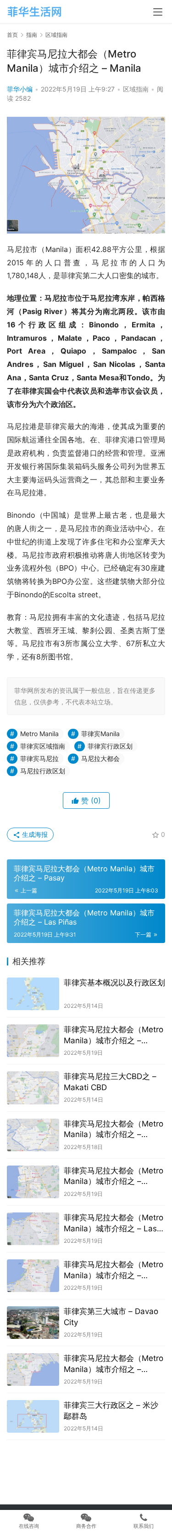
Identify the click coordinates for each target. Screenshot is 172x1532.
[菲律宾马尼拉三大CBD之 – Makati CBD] (33, 1087)
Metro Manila (39, 733)
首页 (12, 34)
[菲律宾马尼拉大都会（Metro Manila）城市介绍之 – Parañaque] (33, 1275)
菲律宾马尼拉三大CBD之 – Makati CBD (110, 1082)
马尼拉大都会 (100, 758)
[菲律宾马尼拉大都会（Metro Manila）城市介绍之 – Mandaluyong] (33, 1135)
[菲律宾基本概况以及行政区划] (33, 994)
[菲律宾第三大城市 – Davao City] (33, 1322)
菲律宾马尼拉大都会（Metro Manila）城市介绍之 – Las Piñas (113, 1224)
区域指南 (136, 89)
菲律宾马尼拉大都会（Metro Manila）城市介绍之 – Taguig (113, 1364)
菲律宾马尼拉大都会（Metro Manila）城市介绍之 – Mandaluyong (113, 1130)
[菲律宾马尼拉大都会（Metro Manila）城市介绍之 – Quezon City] (33, 1040)
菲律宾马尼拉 (39, 758)
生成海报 (34, 834)
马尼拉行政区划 (42, 771)
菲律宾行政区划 (110, 746)
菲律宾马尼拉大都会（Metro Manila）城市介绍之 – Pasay (113, 1177)
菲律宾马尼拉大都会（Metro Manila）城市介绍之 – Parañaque (113, 1270)
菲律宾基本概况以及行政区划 (114, 982)
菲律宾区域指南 (42, 746)
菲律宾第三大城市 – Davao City (111, 1317)
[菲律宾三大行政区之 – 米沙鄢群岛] (33, 1416)
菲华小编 (20, 89)
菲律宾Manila (100, 733)
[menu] (157, 12)
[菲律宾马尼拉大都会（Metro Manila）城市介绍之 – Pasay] (33, 1182)
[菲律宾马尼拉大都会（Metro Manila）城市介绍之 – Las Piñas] (33, 1228)
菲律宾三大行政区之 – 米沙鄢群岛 (111, 1411)
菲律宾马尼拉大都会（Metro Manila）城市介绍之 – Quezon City (113, 1035)
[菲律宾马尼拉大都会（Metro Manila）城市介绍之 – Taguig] (33, 1369)
